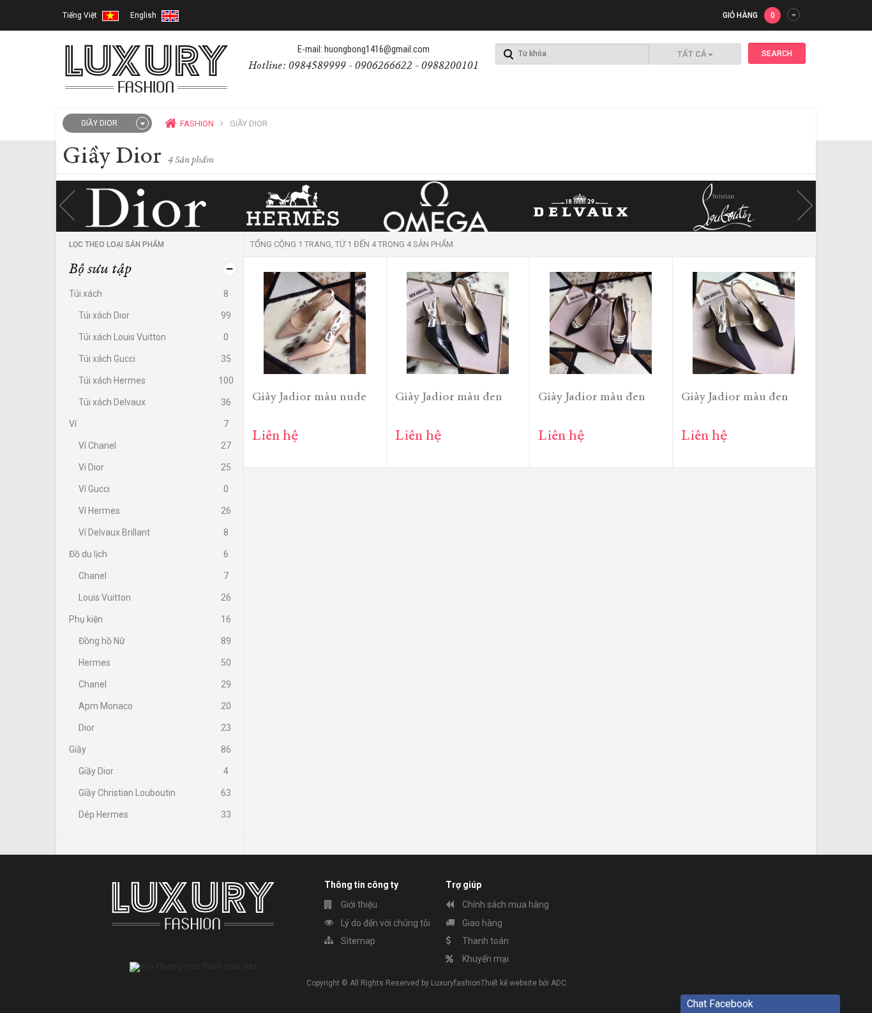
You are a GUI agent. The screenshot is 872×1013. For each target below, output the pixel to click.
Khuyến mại (484, 959)
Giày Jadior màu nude (309, 397)
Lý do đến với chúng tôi (384, 923)
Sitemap (357, 941)
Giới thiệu (358, 904)
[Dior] (146, 206)
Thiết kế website (509, 983)
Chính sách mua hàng (504, 904)
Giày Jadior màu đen (448, 397)
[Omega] (436, 206)
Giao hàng (481, 923)
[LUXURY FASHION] (147, 67)
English (144, 15)
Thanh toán (484, 941)
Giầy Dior (99, 123)
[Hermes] (291, 206)
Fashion (197, 123)
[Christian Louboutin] (726, 206)
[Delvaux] (581, 206)
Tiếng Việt (81, 15)
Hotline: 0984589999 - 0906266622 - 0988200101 (363, 66)
